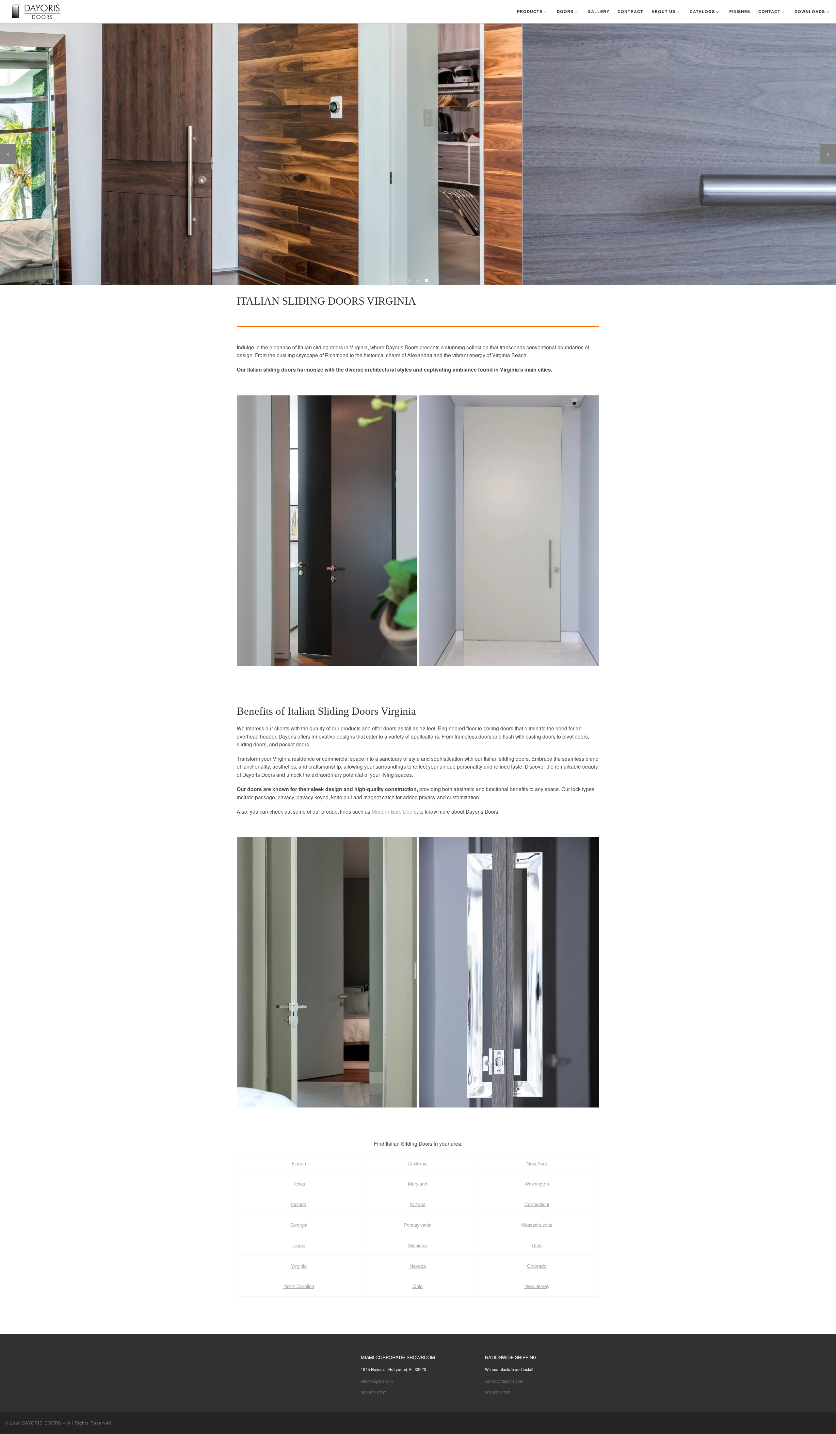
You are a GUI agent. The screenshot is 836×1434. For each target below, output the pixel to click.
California (417, 1163)
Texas (299, 1183)
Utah (537, 1245)
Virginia (299, 1265)
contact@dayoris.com (504, 1381)
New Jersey (536, 1286)
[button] (327, 530)
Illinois (298, 1245)
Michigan (417, 1245)
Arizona (418, 1204)
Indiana (298, 1204)
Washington (536, 1183)
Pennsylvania (417, 1224)
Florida (299, 1163)
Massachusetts (536, 1224)
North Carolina (298, 1286)
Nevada (418, 1265)
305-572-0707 (373, 1392)
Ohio (417, 1286)
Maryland (417, 1183)
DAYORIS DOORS (41, 1423)
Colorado (536, 1265)
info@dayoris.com (377, 1381)
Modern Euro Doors (394, 811)
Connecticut (536, 1204)
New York (536, 1163)
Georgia (298, 1224)
